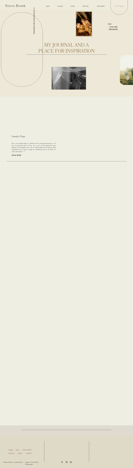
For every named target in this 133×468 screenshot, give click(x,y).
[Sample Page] (34, 117)
